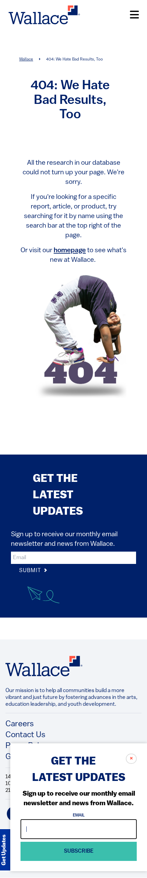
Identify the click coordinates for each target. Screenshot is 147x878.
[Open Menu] (134, 15)
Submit (30, 570)
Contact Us (25, 735)
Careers (19, 724)
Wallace (26, 59)
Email (79, 815)
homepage (70, 250)
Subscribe (79, 851)
